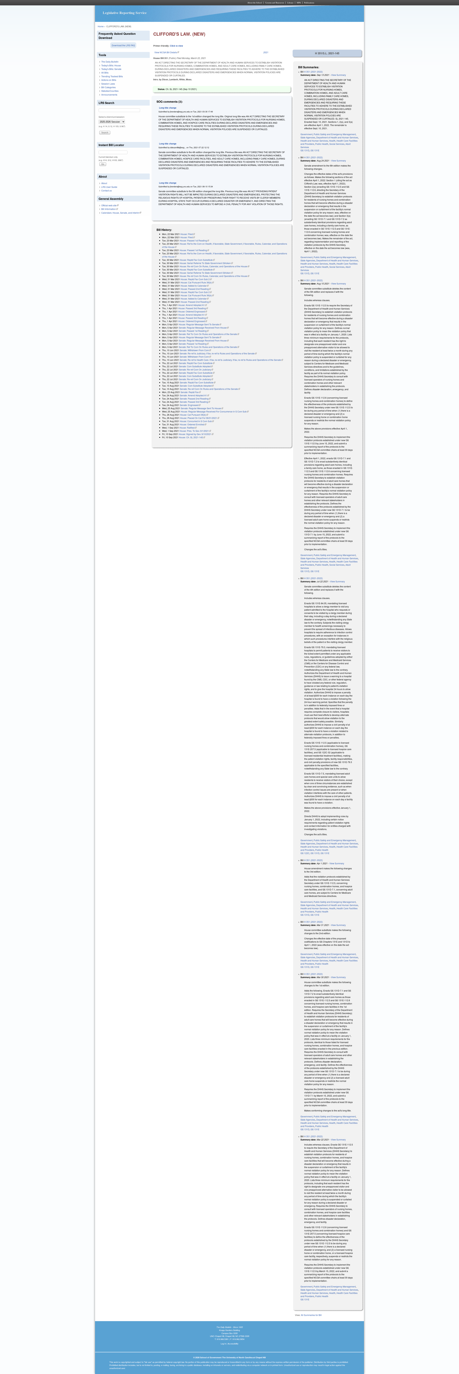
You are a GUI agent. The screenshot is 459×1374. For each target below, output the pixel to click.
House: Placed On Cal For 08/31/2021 (199, 417)
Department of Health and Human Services (337, 137)
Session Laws (108, 83)
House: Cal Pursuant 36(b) (194, 414)
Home (101, 26)
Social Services (336, 143)
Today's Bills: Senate (111, 68)
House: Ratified (188, 427)
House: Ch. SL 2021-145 (192, 437)
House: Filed (187, 234)
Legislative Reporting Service (125, 12)
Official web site (110, 205)
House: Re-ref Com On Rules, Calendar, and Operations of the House (214, 266)
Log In (223, 1343)
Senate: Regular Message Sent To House (202, 408)
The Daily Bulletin (110, 61)
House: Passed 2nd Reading (196, 288)
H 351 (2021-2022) (313, 71)
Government (307, 134)
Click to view (176, 45)
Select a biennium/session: (112, 116)
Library (290, 3)
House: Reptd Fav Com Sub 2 (196, 279)
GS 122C (305, 853)
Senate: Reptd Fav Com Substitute (197, 363)
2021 (265, 52)
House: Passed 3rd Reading (193, 308)
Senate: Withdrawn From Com (195, 350)
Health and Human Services (314, 140)
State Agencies (308, 137)
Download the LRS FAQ (123, 45)
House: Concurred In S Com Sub (197, 421)
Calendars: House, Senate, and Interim (121, 212)
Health (332, 140)
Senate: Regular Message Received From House (204, 327)
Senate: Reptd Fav (191, 392)
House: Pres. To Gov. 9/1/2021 (195, 430)
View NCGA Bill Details (166, 52)
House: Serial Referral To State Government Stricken (206, 263)
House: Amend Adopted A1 (192, 304)
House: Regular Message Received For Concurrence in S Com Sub (215, 411)
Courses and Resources (274, 3)
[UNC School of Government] (182, 2)
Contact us (106, 190)
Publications (309, 3)
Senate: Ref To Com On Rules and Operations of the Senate (209, 334)
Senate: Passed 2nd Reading (195, 398)
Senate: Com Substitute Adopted (196, 366)
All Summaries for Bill (311, 1314)
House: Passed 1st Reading (194, 240)
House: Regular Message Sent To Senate (200, 324)
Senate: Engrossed (190, 405)
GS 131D (305, 150)
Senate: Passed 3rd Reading (195, 401)
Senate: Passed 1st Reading (194, 330)
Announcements (109, 94)
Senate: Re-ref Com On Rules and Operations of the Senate (210, 388)
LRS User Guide (109, 186)
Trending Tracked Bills (112, 76)
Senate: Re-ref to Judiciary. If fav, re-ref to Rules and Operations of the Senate (218, 353)
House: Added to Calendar (195, 285)
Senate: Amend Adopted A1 (194, 395)
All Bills (104, 72)
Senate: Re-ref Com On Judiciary (196, 369)
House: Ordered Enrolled (193, 424)
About (104, 183)
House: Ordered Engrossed (192, 311)
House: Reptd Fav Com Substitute (197, 259)
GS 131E (315, 150)
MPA (299, 3)
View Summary (338, 74)
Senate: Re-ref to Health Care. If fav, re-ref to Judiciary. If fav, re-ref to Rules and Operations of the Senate (231, 359)
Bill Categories (108, 87)
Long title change (167, 107)
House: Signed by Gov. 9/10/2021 (196, 434)
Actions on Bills (108, 79)
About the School (254, 3)
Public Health (321, 143)
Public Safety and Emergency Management (335, 134)
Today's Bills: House (111, 65)
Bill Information (109, 208)
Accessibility (233, 1343)
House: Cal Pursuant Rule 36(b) (197, 282)
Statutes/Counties (110, 90)
